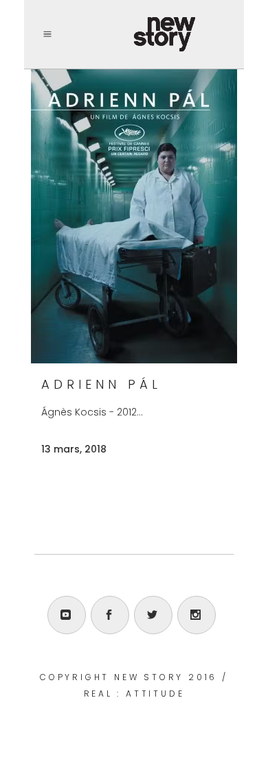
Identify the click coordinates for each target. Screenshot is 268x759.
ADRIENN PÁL (101, 384)
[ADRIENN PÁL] (134, 216)
